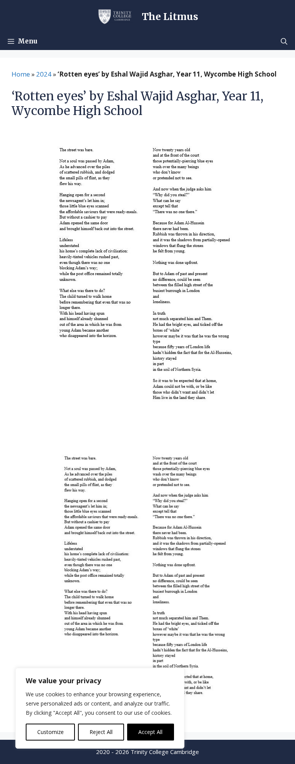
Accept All (150, 732)
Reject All (101, 732)
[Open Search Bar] (284, 41)
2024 (43, 74)
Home (21, 74)
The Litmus (170, 16)
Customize (50, 732)
